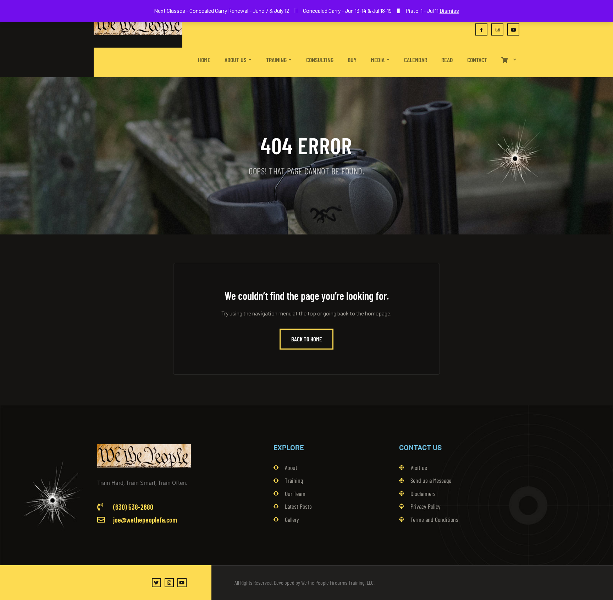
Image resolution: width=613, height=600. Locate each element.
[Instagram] (169, 582)
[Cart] (509, 53)
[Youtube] (182, 582)
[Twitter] (156, 582)
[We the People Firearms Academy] (138, 24)
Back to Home (306, 338)
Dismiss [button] (449, 10)
